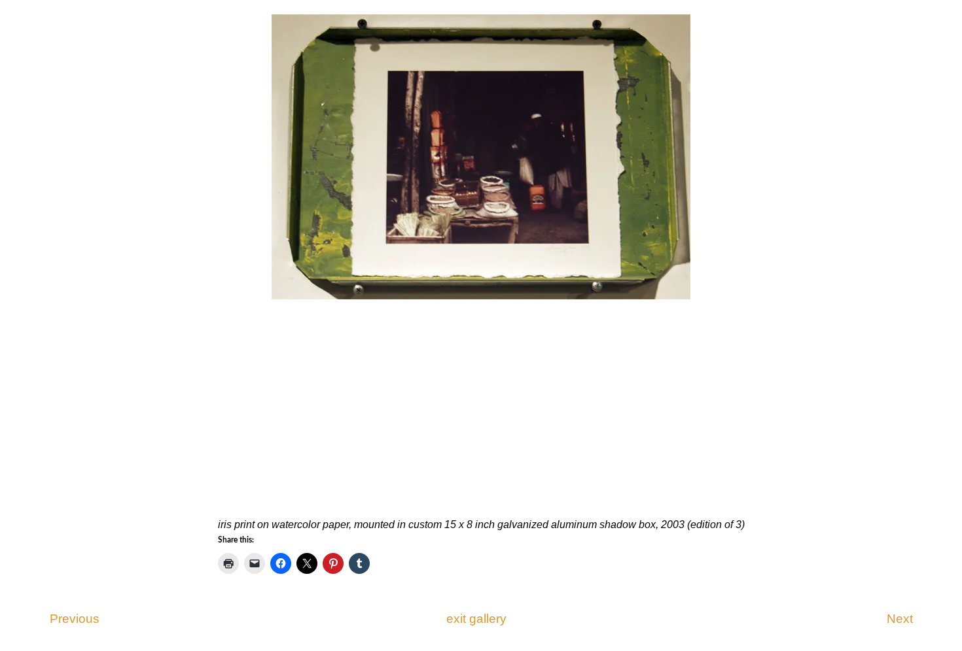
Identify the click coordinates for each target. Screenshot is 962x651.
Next (900, 619)
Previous (74, 619)
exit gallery (476, 619)
